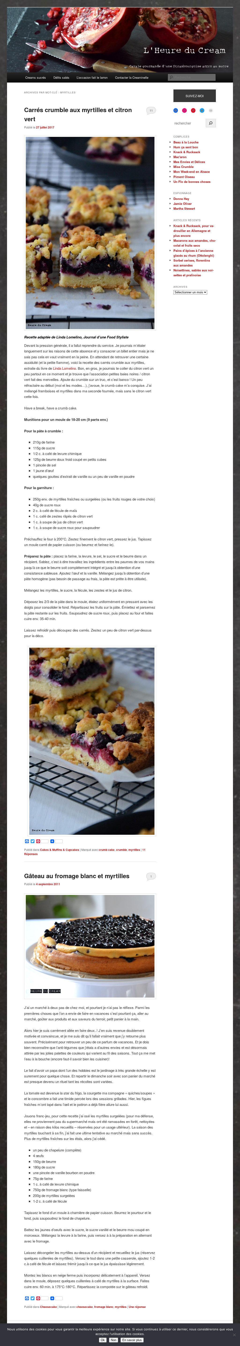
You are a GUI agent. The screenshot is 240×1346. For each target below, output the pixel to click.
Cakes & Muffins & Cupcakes (59, 850)
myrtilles (134, 850)
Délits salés (61, 77)
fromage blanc (103, 1307)
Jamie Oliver (182, 203)
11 (151, 110)
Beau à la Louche (186, 142)
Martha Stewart (184, 208)
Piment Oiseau (184, 176)
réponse (137, 1307)
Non (113, 1340)
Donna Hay (181, 198)
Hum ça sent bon (185, 147)
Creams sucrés (35, 77)
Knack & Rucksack (186, 152)
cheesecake (84, 1307)
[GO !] (211, 123)
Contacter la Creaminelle (131, 77)
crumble (121, 850)
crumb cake (107, 850)
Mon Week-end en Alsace (191, 171)
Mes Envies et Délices (189, 162)
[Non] (234, 1334)
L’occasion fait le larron (92, 77)
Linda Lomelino (64, 368)
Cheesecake (48, 1307)
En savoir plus (132, 1340)
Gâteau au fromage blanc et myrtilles (76, 875)
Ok (103, 1340)
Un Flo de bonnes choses (191, 181)
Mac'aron (180, 157)
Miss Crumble (183, 166)
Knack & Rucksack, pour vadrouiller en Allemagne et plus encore (193, 231)
